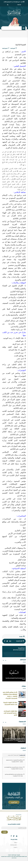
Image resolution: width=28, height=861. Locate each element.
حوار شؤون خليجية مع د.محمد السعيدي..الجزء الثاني (10, 713)
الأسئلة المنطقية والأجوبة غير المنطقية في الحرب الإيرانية (15, 678)
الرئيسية (18, 855)
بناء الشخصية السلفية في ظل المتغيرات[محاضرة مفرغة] (14, 740)
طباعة (21, 636)
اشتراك (4, 832)
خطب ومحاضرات (13, 845)
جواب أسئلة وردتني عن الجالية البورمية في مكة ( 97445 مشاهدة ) (14, 775)
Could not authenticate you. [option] (19, 654)
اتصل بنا (15, 847)
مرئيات (15, 842)
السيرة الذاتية (14, 855)
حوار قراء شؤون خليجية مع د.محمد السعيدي (10, 703)
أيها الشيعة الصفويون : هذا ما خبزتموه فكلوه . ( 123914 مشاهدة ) (14, 760)
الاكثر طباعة (10, 755)
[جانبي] (14, 796)
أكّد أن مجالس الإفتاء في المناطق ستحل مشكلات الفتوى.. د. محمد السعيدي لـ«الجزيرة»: (10, 695)
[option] (14, 672)
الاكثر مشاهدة (22, 755)
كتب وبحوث (22, 722)
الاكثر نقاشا (16, 755)
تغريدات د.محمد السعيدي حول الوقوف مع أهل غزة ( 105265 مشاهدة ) (13, 768)
